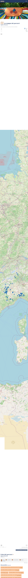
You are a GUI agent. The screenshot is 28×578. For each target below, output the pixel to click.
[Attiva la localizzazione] (1, 545)
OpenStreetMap (23, 547)
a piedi (3, 559)
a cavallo (3, 560)
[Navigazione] (26, 1)
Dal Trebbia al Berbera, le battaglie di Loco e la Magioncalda (10, 570)
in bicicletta (9, 559)
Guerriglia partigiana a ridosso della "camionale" (16, 572)
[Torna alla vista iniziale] (27, 545)
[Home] (2, 1)
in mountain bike (15, 559)
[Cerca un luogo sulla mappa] (27, 31)
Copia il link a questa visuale (24, 548)
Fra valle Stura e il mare (4, 572)
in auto (22, 559)
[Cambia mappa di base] (1, 34)
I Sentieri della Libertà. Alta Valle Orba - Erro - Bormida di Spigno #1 (11, 575)
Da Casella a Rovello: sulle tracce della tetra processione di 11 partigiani (12, 567)
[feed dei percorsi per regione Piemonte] (13, 554)
